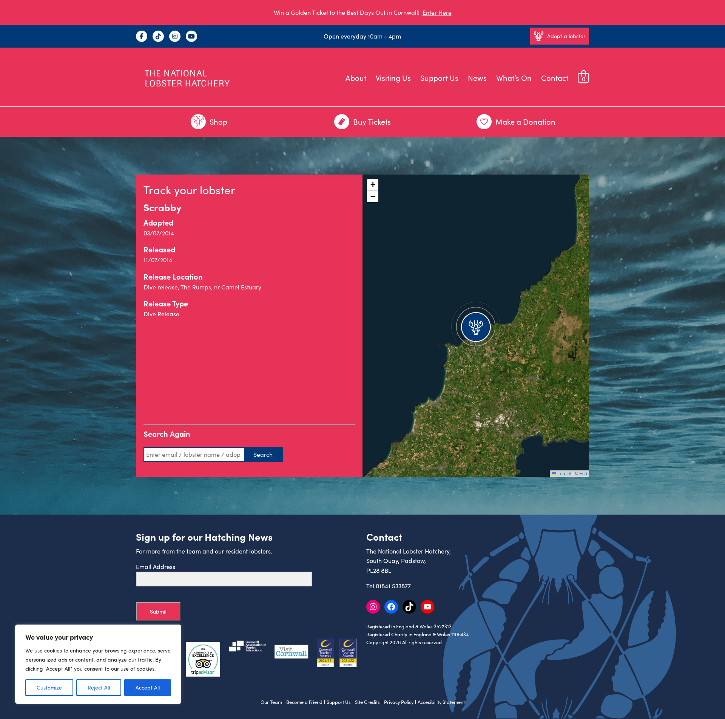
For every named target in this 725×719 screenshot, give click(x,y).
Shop (218, 121)
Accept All (148, 687)
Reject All (99, 687)
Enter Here (437, 12)
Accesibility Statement (441, 702)
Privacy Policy (398, 702)
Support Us (439, 78)
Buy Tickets (372, 121)
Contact (554, 78)
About (356, 78)
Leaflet (563, 473)
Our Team (271, 702)
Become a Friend (304, 702)
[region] (98, 664)
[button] (476, 325)
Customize (49, 687)
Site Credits (367, 702)
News (477, 78)
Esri (583, 473)
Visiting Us (393, 78)
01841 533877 (393, 586)
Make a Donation (525, 121)
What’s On (514, 78)
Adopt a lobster (566, 36)
